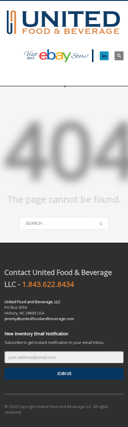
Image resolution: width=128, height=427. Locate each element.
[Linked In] (104, 55)
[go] (101, 223)
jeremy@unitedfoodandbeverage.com (39, 318)
